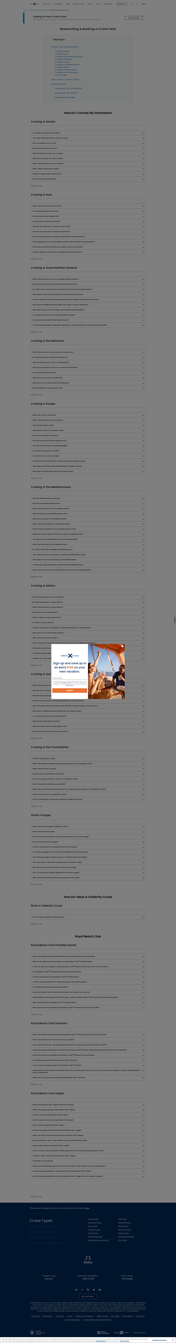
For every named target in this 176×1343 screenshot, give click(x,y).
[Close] (173, 1340)
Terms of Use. (124, 1341)
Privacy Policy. (70, 685)
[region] (88, 1340)
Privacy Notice (101, 1341)
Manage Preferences (159, 1340)
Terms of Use (66, 682)
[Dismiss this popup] (122, 646)
